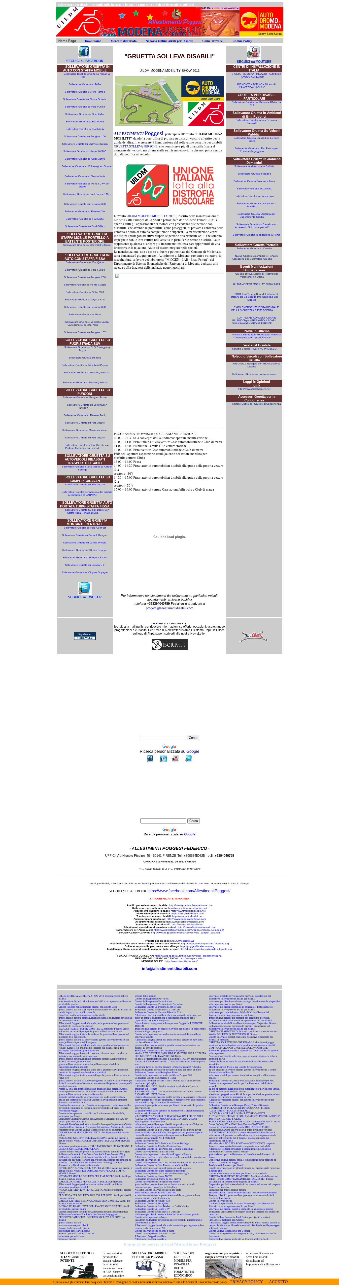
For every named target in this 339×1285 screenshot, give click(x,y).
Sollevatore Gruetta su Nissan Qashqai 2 (87, 372)
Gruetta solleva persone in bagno (151, 1217)
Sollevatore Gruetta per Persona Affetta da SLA (158, 1012)
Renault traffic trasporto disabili (74, 1228)
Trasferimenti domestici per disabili (226, 1165)
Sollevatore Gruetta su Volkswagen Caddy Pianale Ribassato (239, 1105)
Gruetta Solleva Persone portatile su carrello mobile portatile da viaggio (94, 1151)
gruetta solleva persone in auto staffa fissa (155, 1192)
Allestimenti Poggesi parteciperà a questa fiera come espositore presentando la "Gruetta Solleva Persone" (240, 1150)
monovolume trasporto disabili (74, 1225)
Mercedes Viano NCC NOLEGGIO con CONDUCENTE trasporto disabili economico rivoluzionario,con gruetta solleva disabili (241, 1144)
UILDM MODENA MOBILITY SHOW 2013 (256, 284)
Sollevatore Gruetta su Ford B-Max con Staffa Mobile (162, 1206)
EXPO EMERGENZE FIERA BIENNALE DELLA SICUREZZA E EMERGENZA (255, 309)
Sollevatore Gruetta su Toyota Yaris (85, 176)
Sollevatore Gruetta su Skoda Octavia (84, 99)
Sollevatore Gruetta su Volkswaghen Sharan (87, 166)
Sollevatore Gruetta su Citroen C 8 (84, 565)
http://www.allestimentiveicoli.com (196, 927)
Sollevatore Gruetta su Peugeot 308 (85, 204)
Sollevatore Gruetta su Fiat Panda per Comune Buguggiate (256, 150)
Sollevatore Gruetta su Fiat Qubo (85, 218)
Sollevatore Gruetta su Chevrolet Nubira (85, 144)
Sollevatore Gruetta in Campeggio (254, 196)
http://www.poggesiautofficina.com (186, 919)
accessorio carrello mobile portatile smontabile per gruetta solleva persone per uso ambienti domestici (167, 1196)
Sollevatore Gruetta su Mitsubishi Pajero (85, 365)
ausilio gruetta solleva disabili (150, 1121)
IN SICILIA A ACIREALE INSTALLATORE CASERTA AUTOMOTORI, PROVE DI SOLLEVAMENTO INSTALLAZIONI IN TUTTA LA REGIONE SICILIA (244, 1116)
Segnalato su (84, 634)
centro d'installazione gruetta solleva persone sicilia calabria (164, 1135)
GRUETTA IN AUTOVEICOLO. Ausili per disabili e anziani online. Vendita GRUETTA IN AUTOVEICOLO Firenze (243, 1032)
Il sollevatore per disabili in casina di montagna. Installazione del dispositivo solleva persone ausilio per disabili (241, 1205)
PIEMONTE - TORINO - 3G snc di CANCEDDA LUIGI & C (256, 86)
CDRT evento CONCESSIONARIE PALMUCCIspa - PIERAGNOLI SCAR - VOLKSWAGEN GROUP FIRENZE (254, 320)
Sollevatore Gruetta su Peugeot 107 (85, 332)
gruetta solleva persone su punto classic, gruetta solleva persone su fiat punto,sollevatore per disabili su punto (94, 1041)
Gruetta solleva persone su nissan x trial (154, 1151)
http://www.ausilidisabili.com (187, 924)
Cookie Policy (242, 40)
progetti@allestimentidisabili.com (169, 608)
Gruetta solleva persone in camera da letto (155, 1233)
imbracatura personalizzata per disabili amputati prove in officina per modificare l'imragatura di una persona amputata (169, 1125)
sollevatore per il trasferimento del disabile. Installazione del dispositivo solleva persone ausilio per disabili (239, 1013)
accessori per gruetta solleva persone (76, 1233)
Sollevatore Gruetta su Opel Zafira (84, 114)
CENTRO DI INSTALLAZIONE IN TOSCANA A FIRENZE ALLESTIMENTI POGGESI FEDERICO (239, 1109)
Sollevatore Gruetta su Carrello (254, 248)
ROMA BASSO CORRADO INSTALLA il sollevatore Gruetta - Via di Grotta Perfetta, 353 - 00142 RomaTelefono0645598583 (244, 1123)
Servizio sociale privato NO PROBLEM (155, 1138)
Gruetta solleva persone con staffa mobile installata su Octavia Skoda (169, 1162)
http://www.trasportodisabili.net (187, 910)
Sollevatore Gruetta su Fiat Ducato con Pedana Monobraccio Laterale (87, 446)
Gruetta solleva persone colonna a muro (154, 1230)
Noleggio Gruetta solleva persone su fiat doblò (82, 1015)
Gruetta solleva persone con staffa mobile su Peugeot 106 (163, 1075)
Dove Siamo (93, 40)
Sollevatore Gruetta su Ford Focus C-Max (87, 194)
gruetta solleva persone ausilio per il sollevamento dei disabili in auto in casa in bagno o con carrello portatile (95, 1011)
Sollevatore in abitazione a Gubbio (254, 166)
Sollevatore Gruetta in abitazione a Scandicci (256, 205)
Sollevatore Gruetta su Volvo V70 (85, 292)
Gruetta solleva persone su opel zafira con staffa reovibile (163, 1168)
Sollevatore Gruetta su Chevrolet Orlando (87, 245)
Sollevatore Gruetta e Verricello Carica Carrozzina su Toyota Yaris (87, 323)
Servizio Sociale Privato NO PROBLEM (254, 348)
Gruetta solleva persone (146, 1140)
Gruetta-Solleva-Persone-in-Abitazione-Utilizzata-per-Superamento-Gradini (95, 1124)
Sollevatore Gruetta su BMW (85, 84)
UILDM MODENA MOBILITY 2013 (151, 216)
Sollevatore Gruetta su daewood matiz (254, 374)
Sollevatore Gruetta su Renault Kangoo (84, 535)
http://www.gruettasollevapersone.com (190, 905)
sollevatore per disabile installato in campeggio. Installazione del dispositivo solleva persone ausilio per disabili (241, 1008)
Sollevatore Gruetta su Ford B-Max (85, 226)
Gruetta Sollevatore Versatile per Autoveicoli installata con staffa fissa (93, 1211)
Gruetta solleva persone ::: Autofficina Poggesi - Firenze (163, 1154)
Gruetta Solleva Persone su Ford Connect (229, 1230)
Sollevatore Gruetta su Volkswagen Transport (87, 406)
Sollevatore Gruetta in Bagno (254, 173)
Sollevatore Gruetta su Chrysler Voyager (85, 572)
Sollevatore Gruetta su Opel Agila (85, 129)
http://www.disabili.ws (182, 940)
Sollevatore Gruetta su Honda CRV (152, 1209)
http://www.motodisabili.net (187, 916)
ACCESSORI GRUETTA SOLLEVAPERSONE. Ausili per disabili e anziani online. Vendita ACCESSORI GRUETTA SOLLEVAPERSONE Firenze (94, 1141)
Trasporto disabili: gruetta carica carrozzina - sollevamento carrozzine (243, 1192)
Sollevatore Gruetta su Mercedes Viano (84, 430)
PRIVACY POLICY (246, 1282)
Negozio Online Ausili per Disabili (169, 40)
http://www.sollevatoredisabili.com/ (187, 908)
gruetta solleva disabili (220, 1198)
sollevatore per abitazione (71, 1236)
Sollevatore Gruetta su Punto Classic (85, 284)
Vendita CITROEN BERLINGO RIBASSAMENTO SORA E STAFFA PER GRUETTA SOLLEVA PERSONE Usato (170, 1054)
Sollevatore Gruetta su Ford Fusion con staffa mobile (161, 1165)
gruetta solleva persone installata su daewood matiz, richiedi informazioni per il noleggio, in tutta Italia (165, 1185)
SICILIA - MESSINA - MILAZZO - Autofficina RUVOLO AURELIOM (256, 75)
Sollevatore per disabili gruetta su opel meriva (158, 1179)
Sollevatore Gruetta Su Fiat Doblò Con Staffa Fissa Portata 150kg (87, 511)
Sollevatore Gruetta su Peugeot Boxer (85, 397)
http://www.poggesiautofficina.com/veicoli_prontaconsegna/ (188, 955)
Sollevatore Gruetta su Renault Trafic (85, 415)
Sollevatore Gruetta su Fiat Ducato (85, 422)
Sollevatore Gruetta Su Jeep (84, 357)
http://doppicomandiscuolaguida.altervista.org (206, 949)
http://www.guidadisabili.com (187, 913)
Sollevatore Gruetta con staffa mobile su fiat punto (160, 1050)
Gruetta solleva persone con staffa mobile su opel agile (162, 1173)
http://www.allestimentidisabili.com (185, 921)
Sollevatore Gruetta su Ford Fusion (85, 106)
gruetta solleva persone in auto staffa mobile (80, 1094)
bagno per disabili (67, 1239)
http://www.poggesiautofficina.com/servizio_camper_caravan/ (186, 932)
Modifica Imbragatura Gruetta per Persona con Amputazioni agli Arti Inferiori (256, 336)
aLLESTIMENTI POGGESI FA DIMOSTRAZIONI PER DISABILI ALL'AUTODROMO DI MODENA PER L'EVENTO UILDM (169, 1117)
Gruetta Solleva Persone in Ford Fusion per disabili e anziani (239, 1217)
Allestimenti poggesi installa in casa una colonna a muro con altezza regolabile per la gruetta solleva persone (93, 1054)
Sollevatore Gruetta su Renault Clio (85, 211)
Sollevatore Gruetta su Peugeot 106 (85, 136)
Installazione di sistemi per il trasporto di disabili (233, 1181)
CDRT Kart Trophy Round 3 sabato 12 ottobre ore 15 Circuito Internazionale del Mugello (254, 297)
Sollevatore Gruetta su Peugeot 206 (85, 277)
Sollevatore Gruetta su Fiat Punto (85, 121)
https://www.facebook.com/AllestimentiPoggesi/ (188, 891)
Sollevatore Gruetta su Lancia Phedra (84, 542)
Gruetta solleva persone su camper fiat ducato (157, 1181)
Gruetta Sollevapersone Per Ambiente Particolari (159, 1004)
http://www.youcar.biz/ (192, 958)
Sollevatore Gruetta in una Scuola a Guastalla (256, 121)
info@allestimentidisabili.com (169, 968)
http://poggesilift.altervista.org (197, 946)
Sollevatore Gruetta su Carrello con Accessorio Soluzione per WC (255, 226)
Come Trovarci (213, 40)
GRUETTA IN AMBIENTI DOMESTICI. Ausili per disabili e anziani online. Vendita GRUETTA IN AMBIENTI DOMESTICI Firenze (243, 1177)
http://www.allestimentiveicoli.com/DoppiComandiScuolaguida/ (189, 929)
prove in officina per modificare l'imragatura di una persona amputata (169, 1132)
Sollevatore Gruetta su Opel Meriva (85, 158)
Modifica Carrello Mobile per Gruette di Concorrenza (235, 1067)
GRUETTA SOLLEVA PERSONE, (136, 146)
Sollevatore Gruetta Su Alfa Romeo (85, 91)
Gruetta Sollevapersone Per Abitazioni (153, 1001)
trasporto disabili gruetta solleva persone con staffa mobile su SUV (92, 1097)
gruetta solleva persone (70, 1222)
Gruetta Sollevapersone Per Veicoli (152, 998)
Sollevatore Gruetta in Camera (254, 188)
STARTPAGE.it (85, 638)
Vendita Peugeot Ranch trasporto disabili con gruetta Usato (88, 1006)
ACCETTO (278, 1282)
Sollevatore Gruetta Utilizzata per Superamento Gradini (256, 215)
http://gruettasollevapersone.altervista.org (205, 943)
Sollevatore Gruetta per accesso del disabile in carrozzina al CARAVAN (87, 493)
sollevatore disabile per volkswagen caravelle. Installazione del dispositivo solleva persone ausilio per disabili (240, 997)
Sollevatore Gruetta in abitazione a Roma (256, 234)
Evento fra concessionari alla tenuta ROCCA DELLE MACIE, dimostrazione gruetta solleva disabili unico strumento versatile (240, 1128)
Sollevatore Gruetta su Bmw (85, 314)
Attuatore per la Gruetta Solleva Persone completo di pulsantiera (91, 1129)
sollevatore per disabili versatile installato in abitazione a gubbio (167, 1214)
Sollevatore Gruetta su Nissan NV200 (84, 151)
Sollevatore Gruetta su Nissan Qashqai (85, 382)
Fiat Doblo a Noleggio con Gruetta (226, 1219)
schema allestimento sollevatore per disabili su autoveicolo (238, 1173)
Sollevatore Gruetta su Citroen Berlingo (84, 550)
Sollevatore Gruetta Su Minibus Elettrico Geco (158, 1006)
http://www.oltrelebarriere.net (254, 389)
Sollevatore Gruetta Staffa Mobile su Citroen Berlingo (87, 468)
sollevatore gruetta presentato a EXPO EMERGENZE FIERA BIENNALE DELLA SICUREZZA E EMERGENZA (96, 1147)
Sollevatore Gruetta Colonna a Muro (254, 181)
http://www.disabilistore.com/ (182, 961)
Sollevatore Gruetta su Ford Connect (85, 527)
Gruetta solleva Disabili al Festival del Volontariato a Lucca (256, 275)
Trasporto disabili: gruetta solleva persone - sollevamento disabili (241, 1195)
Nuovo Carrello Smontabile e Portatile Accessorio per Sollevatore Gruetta (255, 257)
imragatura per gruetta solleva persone (227, 1189)
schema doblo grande (145, 996)
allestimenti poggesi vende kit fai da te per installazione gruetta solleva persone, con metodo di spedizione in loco (244, 1095)
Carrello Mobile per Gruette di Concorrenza (256, 403)
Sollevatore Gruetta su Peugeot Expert (85, 557)
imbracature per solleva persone (74, 1230)
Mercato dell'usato (123, 40)
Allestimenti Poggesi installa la (150, 1236)
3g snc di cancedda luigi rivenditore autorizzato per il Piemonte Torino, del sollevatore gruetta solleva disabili (244, 1090)
